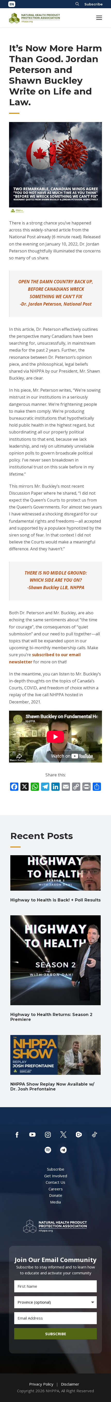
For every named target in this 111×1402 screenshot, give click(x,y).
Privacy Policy (41, 1384)
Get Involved (55, 1175)
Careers (56, 1188)
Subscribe (93, 4)
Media (55, 1202)
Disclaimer (70, 1384)
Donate (55, 1195)
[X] (24, 787)
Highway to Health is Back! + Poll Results (55, 900)
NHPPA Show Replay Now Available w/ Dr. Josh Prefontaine (52, 1087)
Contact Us (55, 1182)
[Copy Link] (76, 787)
